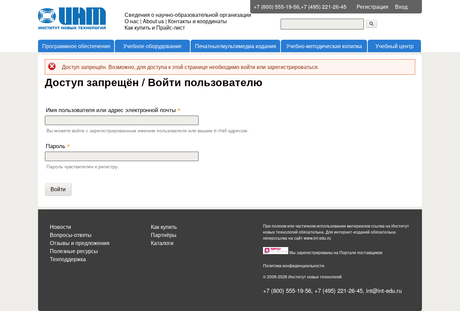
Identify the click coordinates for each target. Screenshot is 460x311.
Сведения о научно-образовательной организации (188, 15)
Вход (401, 6)
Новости (60, 227)
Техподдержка (68, 259)
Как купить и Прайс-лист (155, 27)
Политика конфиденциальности (293, 265)
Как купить (164, 227)
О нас (132, 21)
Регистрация (372, 6)
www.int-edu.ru (317, 238)
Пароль (58, 145)
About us (153, 21)
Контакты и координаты (197, 21)
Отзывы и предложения (79, 243)
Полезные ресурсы (74, 251)
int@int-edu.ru (384, 290)
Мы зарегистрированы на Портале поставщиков (335, 252)
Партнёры (163, 235)
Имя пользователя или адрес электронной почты (113, 109)
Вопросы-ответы (71, 235)
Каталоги (162, 243)
